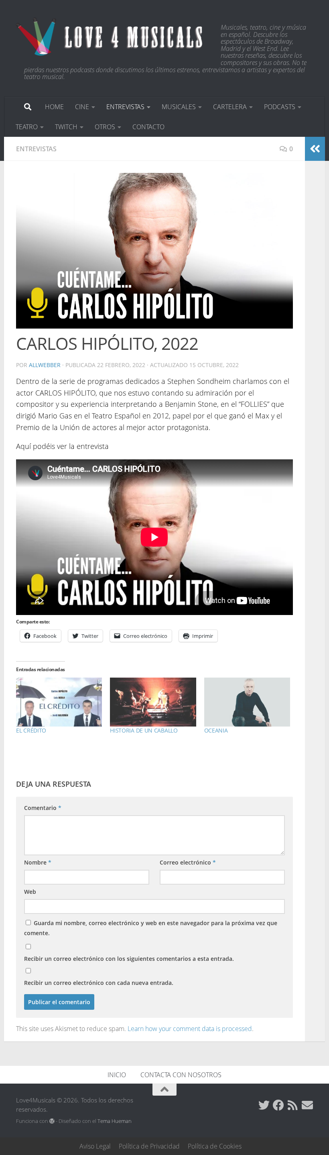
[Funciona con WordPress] (52, 1121)
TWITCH (66, 126)
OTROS (105, 126)
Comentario (42, 808)
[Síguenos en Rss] (293, 1105)
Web (30, 891)
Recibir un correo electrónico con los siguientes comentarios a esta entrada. (129, 958)
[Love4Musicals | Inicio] (110, 36)
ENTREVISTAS (125, 106)
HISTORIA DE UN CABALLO (143, 730)
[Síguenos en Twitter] (264, 1105)
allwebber (45, 365)
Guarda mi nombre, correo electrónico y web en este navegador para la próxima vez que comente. (150, 928)
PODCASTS (279, 106)
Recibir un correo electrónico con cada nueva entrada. (98, 983)
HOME (54, 106)
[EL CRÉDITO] (59, 702)
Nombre (37, 862)
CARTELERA (230, 106)
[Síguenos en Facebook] (278, 1105)
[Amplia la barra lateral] (315, 149)
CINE (82, 106)
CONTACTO (148, 126)
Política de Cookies (215, 1146)
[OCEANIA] (247, 702)
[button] (154, 251)
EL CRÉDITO (31, 730)
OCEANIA (216, 730)
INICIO (117, 1074)
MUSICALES (179, 106)
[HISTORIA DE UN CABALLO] (153, 702)
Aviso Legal (95, 1146)
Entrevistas (36, 148)
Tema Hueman (114, 1121)
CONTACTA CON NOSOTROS (180, 1074)
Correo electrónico (188, 862)
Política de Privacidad (149, 1146)
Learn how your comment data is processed (190, 1028)
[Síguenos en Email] (307, 1105)
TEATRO (27, 126)
